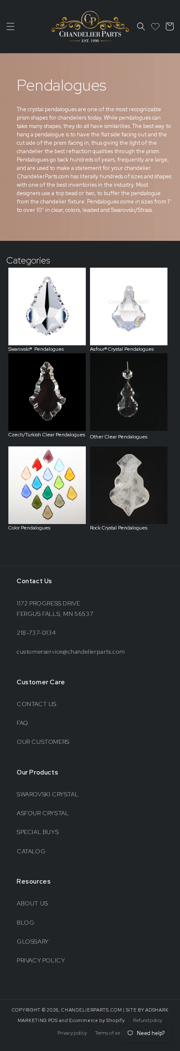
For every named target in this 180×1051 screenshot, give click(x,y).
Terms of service (113, 1033)
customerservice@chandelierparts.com (71, 651)
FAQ (22, 723)
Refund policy (147, 1020)
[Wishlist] (155, 26)
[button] (10, 26)
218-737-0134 (36, 632)
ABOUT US (32, 903)
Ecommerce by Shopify (97, 1020)
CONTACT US (37, 704)
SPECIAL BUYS (38, 832)
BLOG (25, 922)
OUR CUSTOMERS (43, 742)
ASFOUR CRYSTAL (43, 813)
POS (53, 1020)
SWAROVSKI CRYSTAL (47, 794)
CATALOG (31, 851)
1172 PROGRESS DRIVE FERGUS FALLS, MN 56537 (55, 609)
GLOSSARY (33, 941)
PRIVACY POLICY (41, 960)
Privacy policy (72, 1033)
